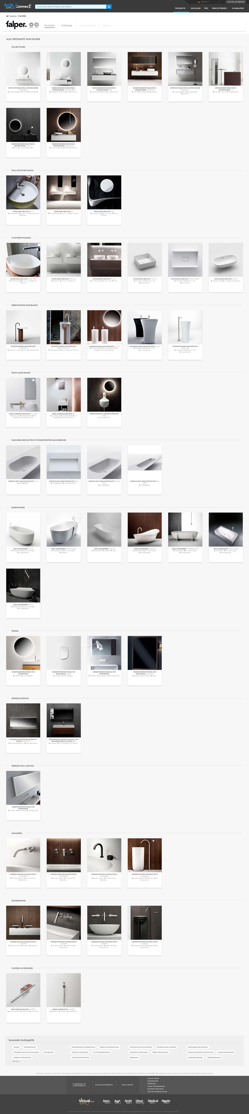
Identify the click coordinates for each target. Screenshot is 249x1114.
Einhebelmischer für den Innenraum (26, 1052)
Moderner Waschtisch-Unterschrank (200, 1052)
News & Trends (219, 8)
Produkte (180, 8)
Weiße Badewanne (214, 1057)
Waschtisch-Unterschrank (139, 1052)
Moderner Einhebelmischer (109, 1047)
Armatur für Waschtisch (80, 1052)
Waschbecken (49, 1052)
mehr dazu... (16, 1061)
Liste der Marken (153, 1078)
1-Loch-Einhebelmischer (101, 1052)
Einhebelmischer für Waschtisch (141, 1047)
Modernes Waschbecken (22, 1057)
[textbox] (70, 6)
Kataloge (195, 8)
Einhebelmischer (30, 1047)
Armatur (16, 1047)
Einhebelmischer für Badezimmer (83, 1047)
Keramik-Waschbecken (226, 1052)
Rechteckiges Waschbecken (198, 1047)
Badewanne (134, 1057)
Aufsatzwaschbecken (195, 1057)
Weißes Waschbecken (160, 1052)
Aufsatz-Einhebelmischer (80, 1057)
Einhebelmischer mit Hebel (166, 1047)
